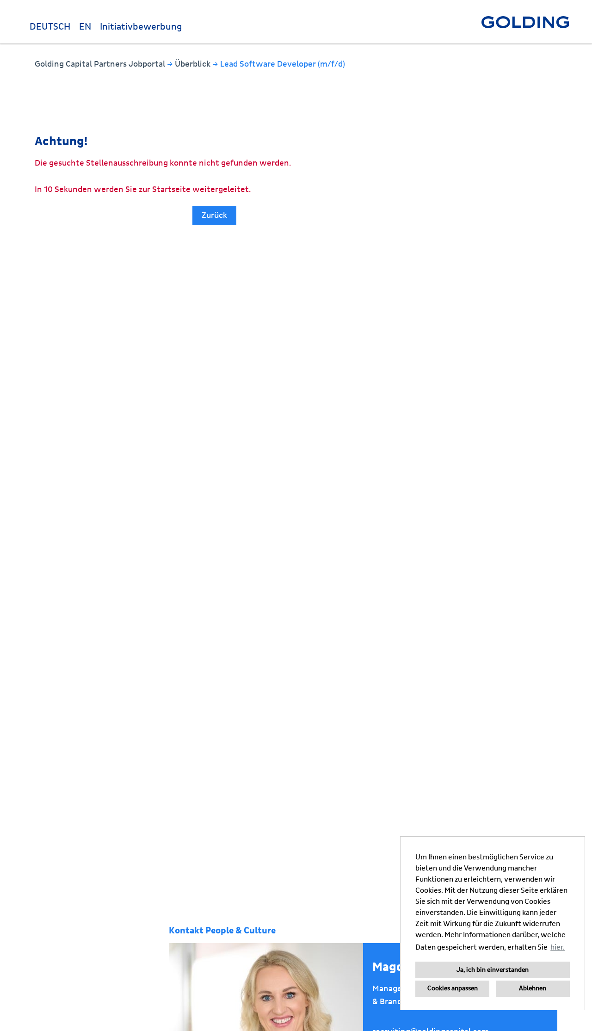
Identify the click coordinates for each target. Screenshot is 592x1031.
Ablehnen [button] (532, 988)
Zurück (214, 215)
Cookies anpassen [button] (452, 988)
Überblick (193, 64)
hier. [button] (557, 947)
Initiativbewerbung (141, 26)
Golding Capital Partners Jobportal (101, 64)
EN (85, 26)
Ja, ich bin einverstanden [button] (492, 970)
